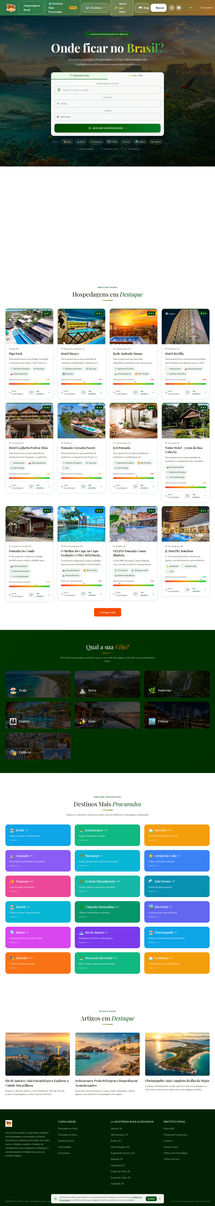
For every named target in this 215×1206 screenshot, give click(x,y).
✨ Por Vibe (136, 75)
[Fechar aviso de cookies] (160, 1199)
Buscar (160, 7)
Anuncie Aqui (171, 1146)
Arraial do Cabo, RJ (120, 1177)
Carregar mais (107, 612)
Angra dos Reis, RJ (120, 1171)
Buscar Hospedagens (108, 128)
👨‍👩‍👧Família (112, 141)
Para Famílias (64, 1146)
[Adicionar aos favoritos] (31, 392)
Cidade (107, 111)
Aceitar (151, 1198)
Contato (168, 1140)
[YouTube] (179, 8)
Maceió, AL (116, 1128)
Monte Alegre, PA (120, 1146)
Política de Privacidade (175, 1153)
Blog (144, 7)
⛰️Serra (81, 141)
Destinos (93, 7)
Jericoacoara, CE (119, 1134)
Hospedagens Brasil (32, 7)
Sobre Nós (169, 1128)
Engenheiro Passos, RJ (123, 1153)
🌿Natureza (96, 141)
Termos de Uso (172, 1159)
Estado (107, 97)
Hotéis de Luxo (66, 1140)
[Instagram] (172, 8)
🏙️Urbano (140, 141)
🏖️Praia (67, 141)
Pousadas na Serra (67, 1134)
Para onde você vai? (107, 84)
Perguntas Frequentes (175, 1134)
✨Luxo (126, 141)
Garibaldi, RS (117, 1183)
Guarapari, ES (118, 1165)
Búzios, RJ (116, 1140)
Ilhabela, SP (117, 1159)
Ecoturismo (64, 1153)
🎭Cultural (156, 141)
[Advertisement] (107, 192)
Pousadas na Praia (67, 1128)
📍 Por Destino (79, 75)
